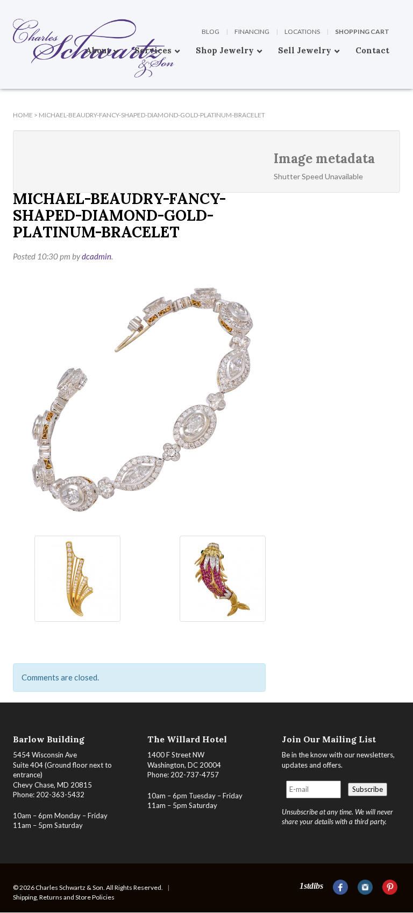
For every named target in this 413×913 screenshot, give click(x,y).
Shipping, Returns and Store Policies (64, 897)
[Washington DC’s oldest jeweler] (13, 8)
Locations (302, 31)
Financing (251, 31)
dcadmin (96, 256)
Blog (210, 31)
